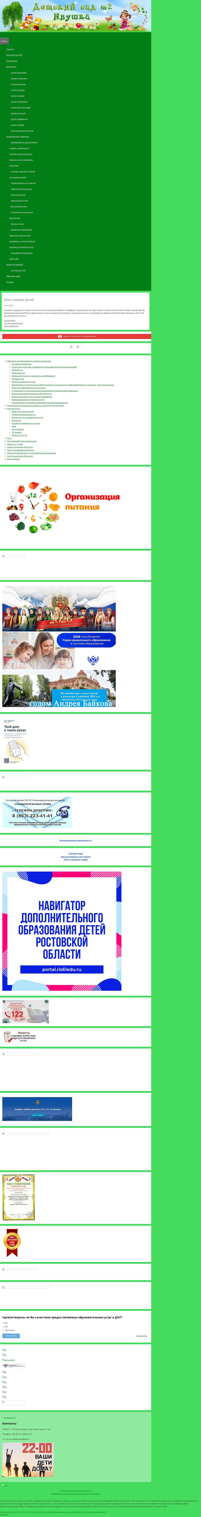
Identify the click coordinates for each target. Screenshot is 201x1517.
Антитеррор (18, 429)
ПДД (9, 438)
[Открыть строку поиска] (1, 35)
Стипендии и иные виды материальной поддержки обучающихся (45, 390)
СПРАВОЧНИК (75, 853)
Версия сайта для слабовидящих (79, 336)
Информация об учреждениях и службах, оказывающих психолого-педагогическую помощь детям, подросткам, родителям (23, 154)
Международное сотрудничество (28, 399)
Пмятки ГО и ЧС (19, 435)
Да (5, 1323)
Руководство (18, 379)
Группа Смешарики (19, 72)
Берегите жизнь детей (23, 411)
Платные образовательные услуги (28, 387)
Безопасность (13, 408)
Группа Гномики (17, 125)
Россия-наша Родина (13, 323)
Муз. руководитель (19, 206)
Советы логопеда (18, 195)
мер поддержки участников (75, 856)
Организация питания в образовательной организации (40, 402)
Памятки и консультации (21, 189)
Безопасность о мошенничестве (27, 417)
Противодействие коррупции (22, 441)
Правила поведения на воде (26, 423)
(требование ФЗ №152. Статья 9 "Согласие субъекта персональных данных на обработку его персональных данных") (53, 1512)
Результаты (141, 1336)
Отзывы (9, 282)
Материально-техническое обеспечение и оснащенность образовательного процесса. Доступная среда (63, 384)
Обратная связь (13, 276)
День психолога (11, 326)
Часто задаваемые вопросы (20, 450)
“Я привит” (17, 432)
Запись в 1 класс (17, 224)
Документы (17, 370)
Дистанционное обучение (20, 456)
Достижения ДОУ (18, 270)
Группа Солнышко (18, 113)
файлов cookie (70, 1501)
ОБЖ (14, 426)
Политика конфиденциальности (76, 1490)
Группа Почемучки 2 (19, 101)
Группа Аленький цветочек (22, 131)
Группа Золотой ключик (20, 107)
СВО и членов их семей (76, 859)
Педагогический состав (23, 381)
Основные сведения (21, 364)
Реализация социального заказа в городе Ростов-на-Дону (35, 405)
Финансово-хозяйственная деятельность (32, 393)
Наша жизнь (12, 61)
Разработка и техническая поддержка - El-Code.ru (75, 1493)
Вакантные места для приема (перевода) (32, 396)
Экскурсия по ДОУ (14, 55)
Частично (9, 1330)
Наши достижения (14, 264)
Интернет (16, 420)
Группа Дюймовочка (19, 119)
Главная (10, 49)
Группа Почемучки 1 (19, 78)
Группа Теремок (17, 96)
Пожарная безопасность (24, 414)
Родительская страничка (17, 136)
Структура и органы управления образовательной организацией (44, 367)
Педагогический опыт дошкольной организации (31, 453)
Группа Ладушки (18, 90)
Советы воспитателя (19, 200)
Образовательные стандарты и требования (33, 376)
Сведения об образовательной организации (29, 361)
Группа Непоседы (18, 84)
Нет (6, 1326)
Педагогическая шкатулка (20, 447)
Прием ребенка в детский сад (23, 183)
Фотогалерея (13, 459)
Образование (18, 373)
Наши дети (11, 66)
